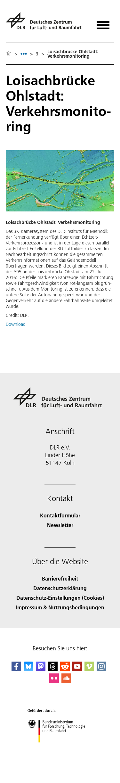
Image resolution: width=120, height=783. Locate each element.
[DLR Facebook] (16, 669)
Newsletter (60, 525)
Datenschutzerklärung (60, 588)
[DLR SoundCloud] (66, 681)
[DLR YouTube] (77, 669)
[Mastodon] (40, 669)
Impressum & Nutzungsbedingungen (60, 607)
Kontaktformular (60, 515)
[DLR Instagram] (101, 669)
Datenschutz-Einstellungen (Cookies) (60, 597)
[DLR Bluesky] (28, 669)
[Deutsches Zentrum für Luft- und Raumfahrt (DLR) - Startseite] (46, 23)
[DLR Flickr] (54, 681)
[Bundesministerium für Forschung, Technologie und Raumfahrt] (60, 749)
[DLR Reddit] (65, 669)
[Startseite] (9, 54)
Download (16, 324)
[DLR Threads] (53, 669)
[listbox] (23, 54)
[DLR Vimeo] (89, 669)
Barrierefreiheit (60, 578)
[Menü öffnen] (103, 23)
